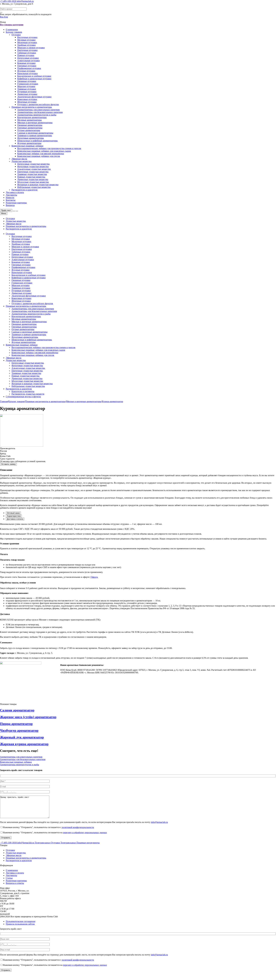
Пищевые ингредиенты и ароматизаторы (32, 107)
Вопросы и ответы (15, 883)
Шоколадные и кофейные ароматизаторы (37, 140)
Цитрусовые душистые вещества (33, 164)
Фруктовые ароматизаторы (30, 138)
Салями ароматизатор (17, 710)
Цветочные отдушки (27, 50)
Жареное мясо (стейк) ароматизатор (28, 717)
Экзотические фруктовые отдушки (34, 96)
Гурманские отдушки (27, 84)
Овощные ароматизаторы (29, 125)
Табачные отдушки (26, 53)
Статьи (9, 878)
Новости (10, 197)
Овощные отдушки (26, 81)
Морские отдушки (26, 86)
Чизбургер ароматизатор (19, 730)
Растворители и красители (25, 190)
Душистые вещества (21, 161)
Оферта (94, 577)
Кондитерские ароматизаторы (32, 117)
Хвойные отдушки (26, 45)
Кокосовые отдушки (27, 99)
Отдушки (16, 34)
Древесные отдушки (27, 94)
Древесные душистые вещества (32, 179)
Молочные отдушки (27, 42)
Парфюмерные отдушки (29, 68)
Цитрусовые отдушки (28, 58)
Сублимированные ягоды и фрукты (23, 396)
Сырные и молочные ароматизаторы (35, 133)
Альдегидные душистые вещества (34, 169)
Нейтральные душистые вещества (34, 187)
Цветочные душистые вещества (32, 171)
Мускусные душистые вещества (33, 182)
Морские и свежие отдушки (31, 47)
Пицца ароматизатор (16, 724)
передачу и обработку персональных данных (85, 832)
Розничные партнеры (16, 202)
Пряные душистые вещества (31, 177)
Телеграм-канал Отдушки (48, 842)
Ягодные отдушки (26, 71)
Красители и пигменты (23, 391)
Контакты (10, 200)
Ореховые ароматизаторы (29, 128)
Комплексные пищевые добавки (27, 146)
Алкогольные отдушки (28, 60)
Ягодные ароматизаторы (29, 143)
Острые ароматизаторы (28, 130)
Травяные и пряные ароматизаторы (34, 135)
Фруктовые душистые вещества (33, 166)
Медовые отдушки (26, 40)
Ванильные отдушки (27, 73)
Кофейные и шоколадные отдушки (34, 78)
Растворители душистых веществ (28, 394)
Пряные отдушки (25, 55)
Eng (6, 17)
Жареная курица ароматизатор (24, 744)
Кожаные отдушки (26, 63)
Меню (3, 213)
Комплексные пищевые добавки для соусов (38, 156)
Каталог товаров (14, 32)
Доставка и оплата (15, 192)
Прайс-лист (6, 210)
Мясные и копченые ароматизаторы (34, 122)
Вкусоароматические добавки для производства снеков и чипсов (49, 148)
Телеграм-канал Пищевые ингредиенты (80, 842)
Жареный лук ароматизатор (22, 737)
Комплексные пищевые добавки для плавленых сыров (44, 151)
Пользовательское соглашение (20, 921)
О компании (12, 29)
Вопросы (10, 205)
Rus (2, 17)
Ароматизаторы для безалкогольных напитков (40, 112)
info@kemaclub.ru (25, 1)
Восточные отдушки (27, 37)
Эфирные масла (19, 159)
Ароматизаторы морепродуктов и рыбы (36, 115)
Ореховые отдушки (26, 65)
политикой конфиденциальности (78, 827)
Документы (11, 195)
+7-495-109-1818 (8, 1)
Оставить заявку (8, 464)
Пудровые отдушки (26, 91)
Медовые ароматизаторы (29, 120)
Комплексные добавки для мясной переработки (40, 153)
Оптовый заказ (13, 513)
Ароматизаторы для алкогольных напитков (38, 109)
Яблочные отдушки (27, 102)
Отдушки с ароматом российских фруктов (38, 104)
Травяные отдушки (26, 89)
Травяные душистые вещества (32, 174)
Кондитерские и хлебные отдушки (34, 76)
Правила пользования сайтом (20, 924)
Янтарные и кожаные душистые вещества (37, 184)
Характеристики (14, 516)
